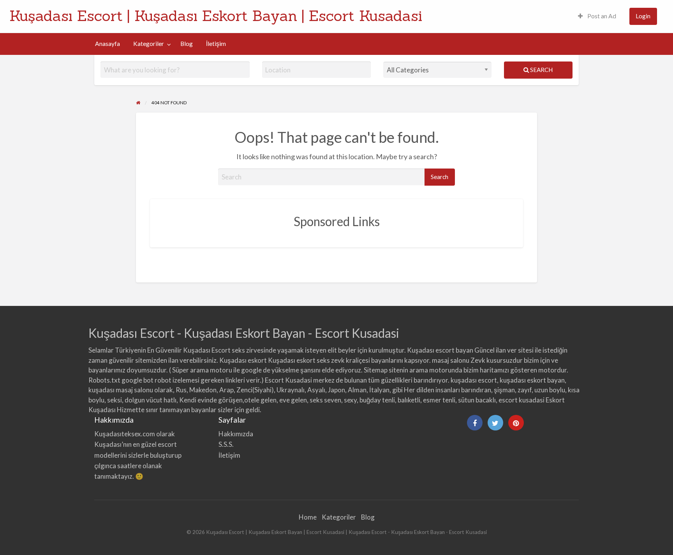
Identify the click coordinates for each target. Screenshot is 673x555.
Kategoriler (148, 43)
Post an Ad (601, 15)
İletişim (216, 43)
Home (308, 517)
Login (643, 15)
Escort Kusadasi (288, 380)
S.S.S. (226, 444)
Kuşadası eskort (243, 360)
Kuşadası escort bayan (440, 350)
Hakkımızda (235, 434)
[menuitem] (597, 17)
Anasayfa (107, 43)
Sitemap (376, 370)
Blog (186, 43)
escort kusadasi (521, 400)
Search (541, 69)
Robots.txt (104, 380)
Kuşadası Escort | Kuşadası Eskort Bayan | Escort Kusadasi (215, 15)
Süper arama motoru (202, 370)
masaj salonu (450, 360)
